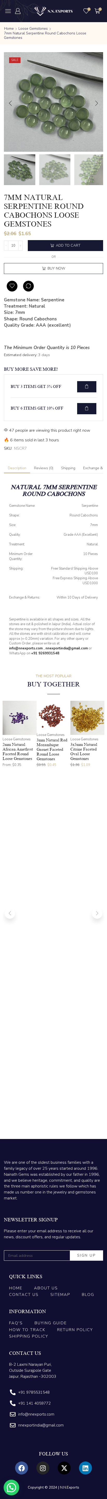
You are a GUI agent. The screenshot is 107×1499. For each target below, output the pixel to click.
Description (17, 468)
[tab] (17, 468)
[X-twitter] (64, 1467)
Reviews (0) (43, 468)
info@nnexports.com (26, 648)
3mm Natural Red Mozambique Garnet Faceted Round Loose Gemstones (52, 749)
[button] (8, 11)
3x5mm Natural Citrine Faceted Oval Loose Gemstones (83, 751)
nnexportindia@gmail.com (66, 648)
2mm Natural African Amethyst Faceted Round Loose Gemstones (18, 751)
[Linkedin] (85, 1467)
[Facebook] (21, 1467)
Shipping (68, 468)
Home (9, 28)
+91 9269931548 (45, 653)
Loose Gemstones (33, 28)
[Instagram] (42, 1467)
